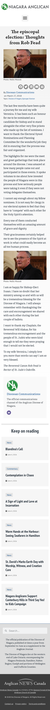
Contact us (9, 704)
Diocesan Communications (20, 92)
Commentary (12, 469)
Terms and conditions (37, 704)
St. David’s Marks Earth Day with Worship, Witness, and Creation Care (25, 566)
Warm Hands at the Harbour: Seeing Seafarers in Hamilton (23, 533)
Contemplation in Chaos (20, 475)
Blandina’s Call (14, 449)
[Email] (9, 413)
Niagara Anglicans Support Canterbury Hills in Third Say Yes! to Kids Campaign (25, 600)
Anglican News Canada (9, 690)
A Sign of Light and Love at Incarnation (21, 503)
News (9, 442)
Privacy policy (21, 704)
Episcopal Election (28, 99)
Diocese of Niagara (15, 99)
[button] (25, 18)
